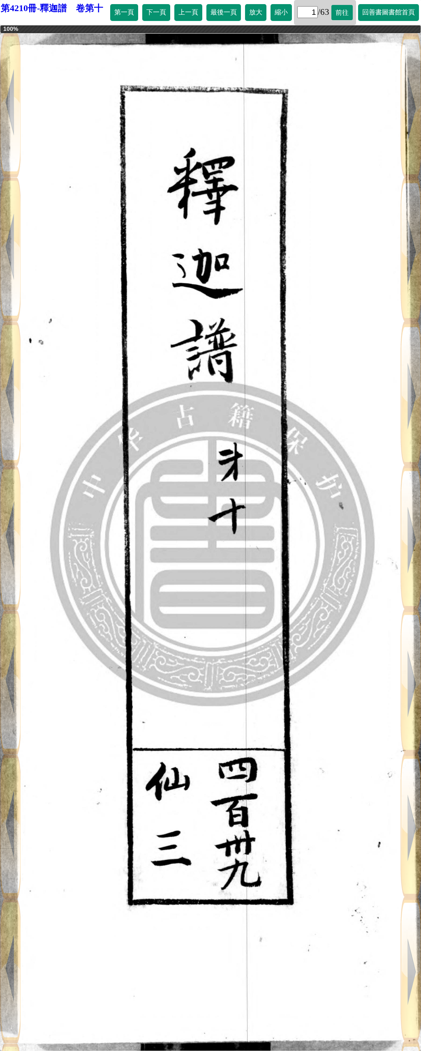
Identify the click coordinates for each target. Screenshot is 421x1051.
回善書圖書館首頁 (388, 12)
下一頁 (156, 12)
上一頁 (188, 12)
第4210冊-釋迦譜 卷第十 (52, 8)
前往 (342, 12)
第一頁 (124, 12)
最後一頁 (223, 12)
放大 (255, 12)
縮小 (281, 12)
